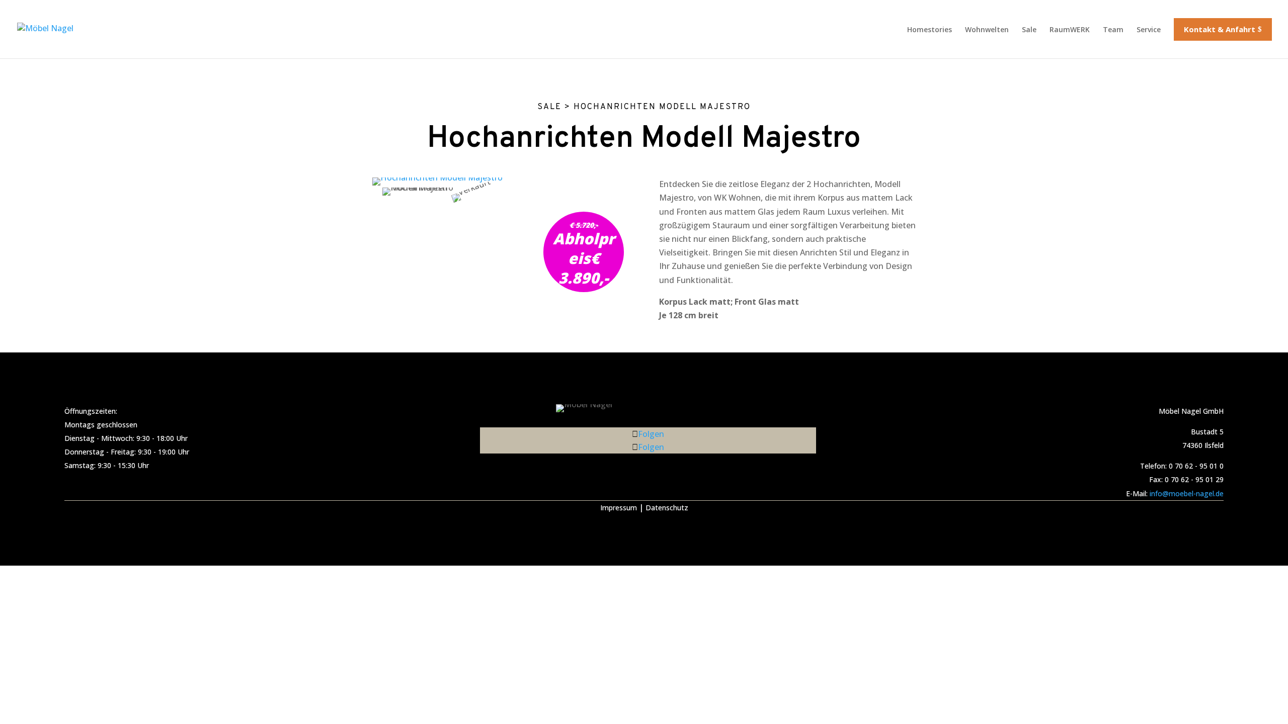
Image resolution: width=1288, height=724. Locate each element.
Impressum (618, 507)
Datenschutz (667, 507)
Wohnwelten (987, 29)
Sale (1029, 29)
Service (1149, 29)
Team (1113, 29)
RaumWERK (1070, 29)
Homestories (929, 29)
